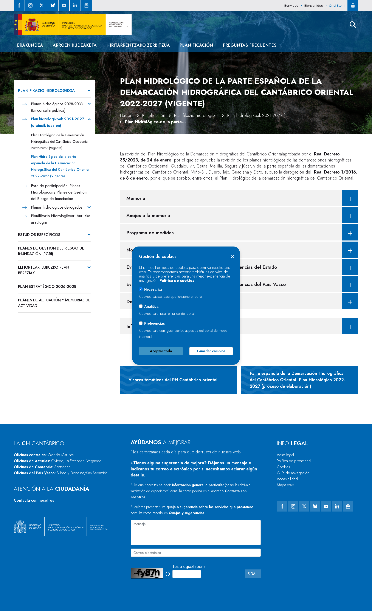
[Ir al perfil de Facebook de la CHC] (19, 5)
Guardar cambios (211, 351)
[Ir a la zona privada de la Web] (352, 5)
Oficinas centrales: (44, 455)
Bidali (253, 574)
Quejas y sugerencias (186, 512)
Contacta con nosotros (34, 500)
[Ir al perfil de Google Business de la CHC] (86, 5)
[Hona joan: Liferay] (73, 24)
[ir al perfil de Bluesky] (52, 5)
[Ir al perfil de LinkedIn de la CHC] (75, 5)
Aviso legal (285, 455)
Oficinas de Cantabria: (42, 467)
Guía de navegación (293, 473)
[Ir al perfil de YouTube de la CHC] (64, 5)
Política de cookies (177, 280)
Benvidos (291, 5)
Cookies (283, 467)
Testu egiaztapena (189, 566)
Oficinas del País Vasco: (60, 473)
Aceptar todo (161, 351)
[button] (352, 24)
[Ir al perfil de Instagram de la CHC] (30, 5)
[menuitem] (30, 45)
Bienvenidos (313, 5)
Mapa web (285, 485)
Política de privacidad (294, 461)
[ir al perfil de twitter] (41, 5)
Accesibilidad (287, 479)
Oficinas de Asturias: (58, 461)
